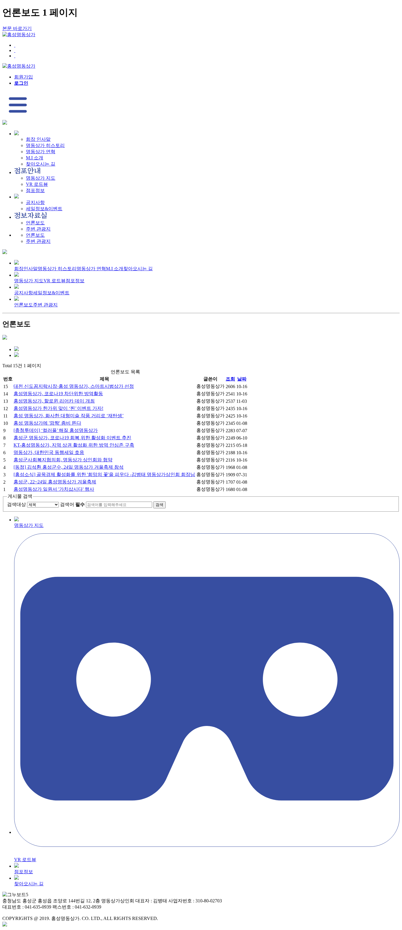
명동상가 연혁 (40, 151)
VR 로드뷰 (37, 184)
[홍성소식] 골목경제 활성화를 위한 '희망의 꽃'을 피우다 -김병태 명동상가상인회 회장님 (104, 474)
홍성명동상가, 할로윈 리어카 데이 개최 (54, 400)
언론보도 (35, 222)
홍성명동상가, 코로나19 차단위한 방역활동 (58, 393)
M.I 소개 (34, 157)
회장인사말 (26, 268)
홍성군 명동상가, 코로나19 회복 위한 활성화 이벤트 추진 (72, 437)
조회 (230, 378)
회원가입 (23, 76)
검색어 (72, 504)
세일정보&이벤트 (44, 208)
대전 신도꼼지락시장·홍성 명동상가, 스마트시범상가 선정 (74, 386)
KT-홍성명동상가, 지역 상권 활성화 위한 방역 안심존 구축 (74, 445)
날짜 (242, 378)
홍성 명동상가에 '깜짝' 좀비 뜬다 (47, 422)
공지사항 (35, 202)
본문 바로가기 (17, 28)
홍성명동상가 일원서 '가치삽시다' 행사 (54, 489)
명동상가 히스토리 (45, 145)
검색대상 (16, 504)
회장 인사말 (38, 139)
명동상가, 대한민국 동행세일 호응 (49, 452)
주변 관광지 (38, 228)
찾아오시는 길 (40, 163)
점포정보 (35, 190)
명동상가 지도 (40, 178)
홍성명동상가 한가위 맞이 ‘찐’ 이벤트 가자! (58, 408)
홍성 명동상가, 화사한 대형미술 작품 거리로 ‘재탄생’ (69, 415)
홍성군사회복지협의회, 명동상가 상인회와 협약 (63, 459)
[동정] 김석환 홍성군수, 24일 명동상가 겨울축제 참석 (69, 467)
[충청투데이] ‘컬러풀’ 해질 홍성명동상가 (56, 430)
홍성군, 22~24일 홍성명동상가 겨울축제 (55, 481)
